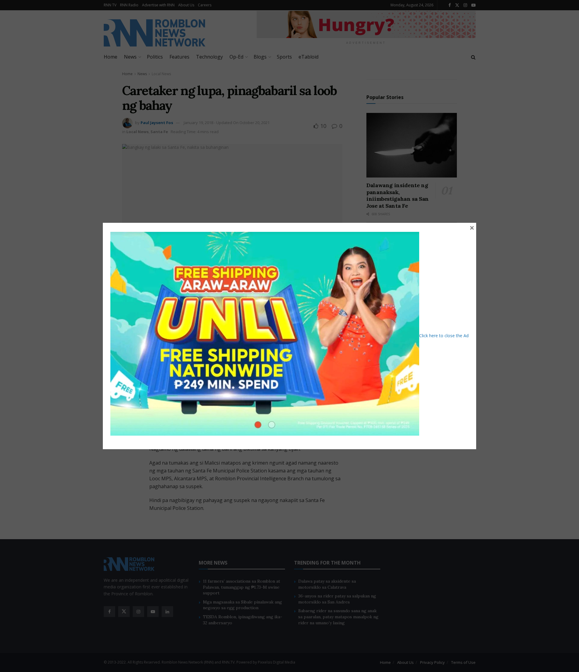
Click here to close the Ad (444, 335)
